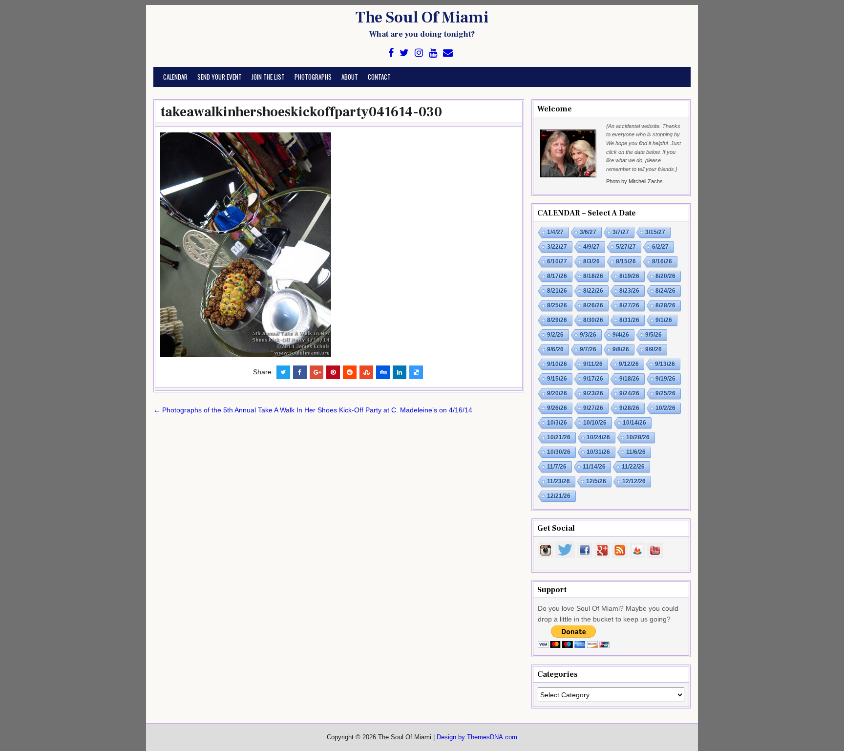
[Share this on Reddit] (350, 372)
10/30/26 (558, 452)
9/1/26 (663, 320)
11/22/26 (633, 466)
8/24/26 (665, 290)
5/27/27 (626, 246)
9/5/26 (653, 334)
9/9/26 (653, 349)
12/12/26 (634, 481)
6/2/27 (660, 246)
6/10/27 (557, 261)
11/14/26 (594, 466)
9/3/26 (588, 334)
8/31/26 (629, 320)
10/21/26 (558, 437)
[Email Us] (448, 53)
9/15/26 (557, 378)
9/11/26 (593, 364)
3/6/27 (588, 232)
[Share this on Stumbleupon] (366, 372)
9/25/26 (665, 393)
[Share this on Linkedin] (399, 372)
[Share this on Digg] (383, 372)
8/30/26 (593, 320)
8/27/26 (629, 305)
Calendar (175, 77)
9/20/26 (557, 393)
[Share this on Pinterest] (333, 372)
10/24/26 (598, 437)
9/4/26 (620, 334)
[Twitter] (404, 53)
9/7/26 (588, 349)
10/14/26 (634, 422)
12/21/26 (558, 496)
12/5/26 (596, 481)
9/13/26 (665, 364)
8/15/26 (626, 261)
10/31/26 (598, 452)
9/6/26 (555, 349)
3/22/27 (557, 246)
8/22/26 (593, 290)
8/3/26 (591, 261)
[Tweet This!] (283, 372)
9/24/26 (629, 393)
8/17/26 (557, 276)
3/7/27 (620, 232)
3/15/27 (655, 232)
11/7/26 (557, 466)
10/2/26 (665, 408)
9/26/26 (557, 408)
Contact (379, 77)
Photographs (313, 77)
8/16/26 (662, 261)
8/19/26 (629, 276)
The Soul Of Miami (422, 17)
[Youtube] (433, 53)
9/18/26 (629, 378)
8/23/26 (629, 290)
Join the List (268, 77)
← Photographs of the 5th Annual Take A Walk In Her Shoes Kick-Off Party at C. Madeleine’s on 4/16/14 (312, 410)
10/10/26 (595, 422)
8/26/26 (593, 305)
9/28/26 (629, 408)
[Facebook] (391, 53)
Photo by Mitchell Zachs (634, 181)
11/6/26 (636, 452)
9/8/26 (620, 349)
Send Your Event (219, 77)
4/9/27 (591, 246)
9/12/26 (629, 364)
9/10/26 (557, 364)
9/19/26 (665, 378)
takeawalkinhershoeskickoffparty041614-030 (301, 112)
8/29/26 (557, 320)
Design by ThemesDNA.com (477, 737)
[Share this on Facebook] (300, 372)
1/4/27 (555, 232)
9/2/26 (555, 334)
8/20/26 (665, 276)
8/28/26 (665, 305)
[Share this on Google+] (316, 372)
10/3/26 (557, 422)
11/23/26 (558, 481)
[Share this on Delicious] (416, 372)
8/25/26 (557, 305)
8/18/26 (593, 276)
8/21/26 (557, 290)
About (349, 77)
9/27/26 (593, 408)
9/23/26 (593, 393)
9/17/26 (593, 378)
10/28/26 (638, 437)
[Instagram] (419, 53)
